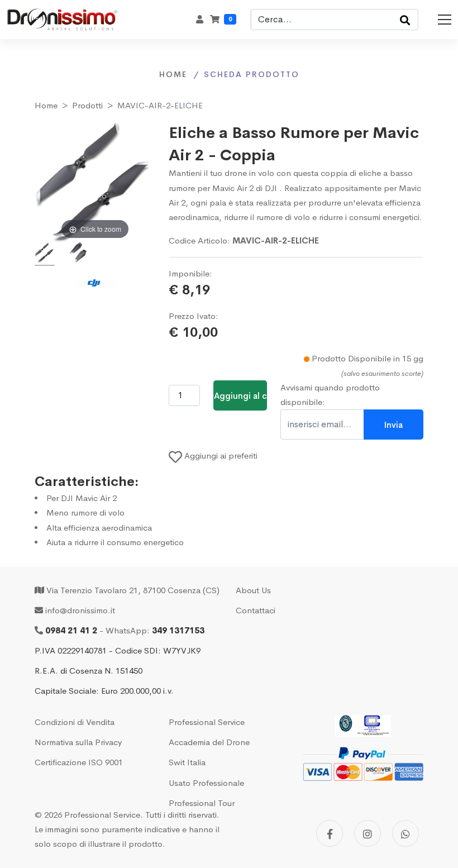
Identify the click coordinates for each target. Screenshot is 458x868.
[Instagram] (367, 833)
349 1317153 (178, 630)
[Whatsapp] (405, 833)
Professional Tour (202, 803)
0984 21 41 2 (71, 630)
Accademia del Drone (209, 742)
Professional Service (207, 722)
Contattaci (255, 610)
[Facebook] (329, 833)
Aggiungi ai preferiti (219, 455)
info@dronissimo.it (80, 610)
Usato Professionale (206, 783)
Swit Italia (187, 762)
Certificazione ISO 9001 (79, 762)
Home (46, 105)
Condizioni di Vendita (75, 722)
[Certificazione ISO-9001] (363, 725)
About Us (253, 590)
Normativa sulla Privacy (78, 742)
